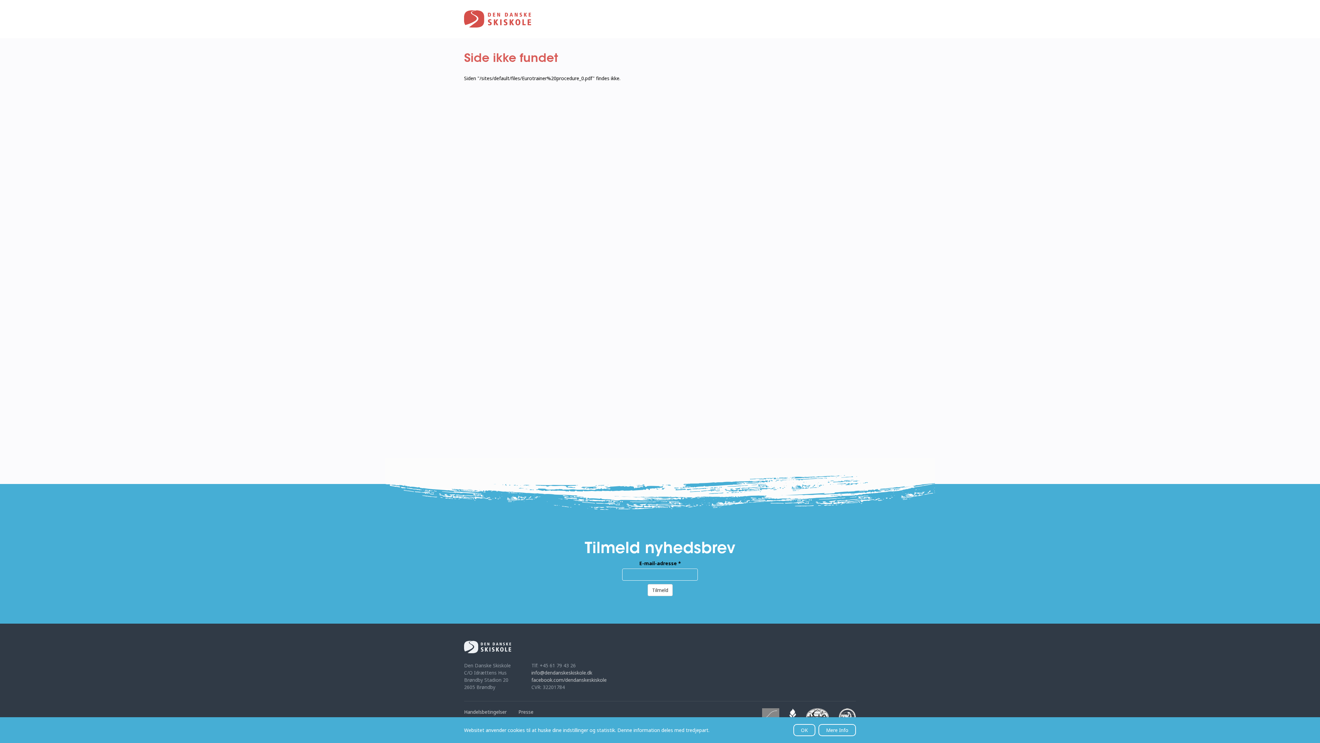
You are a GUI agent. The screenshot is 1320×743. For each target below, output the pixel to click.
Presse (526, 712)
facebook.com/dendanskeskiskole (569, 680)
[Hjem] (497, 19)
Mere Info (837, 730)
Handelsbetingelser (485, 712)
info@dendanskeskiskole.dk (561, 672)
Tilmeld (660, 590)
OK (804, 730)
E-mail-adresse (660, 563)
